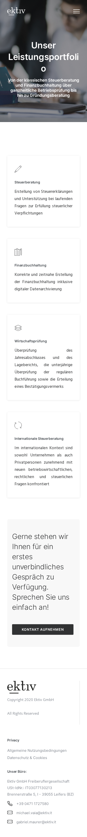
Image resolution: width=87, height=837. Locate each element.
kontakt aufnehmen (43, 629)
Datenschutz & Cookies (27, 757)
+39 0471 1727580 (32, 803)
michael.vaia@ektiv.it (34, 813)
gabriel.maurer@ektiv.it (36, 822)
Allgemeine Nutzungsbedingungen (37, 750)
